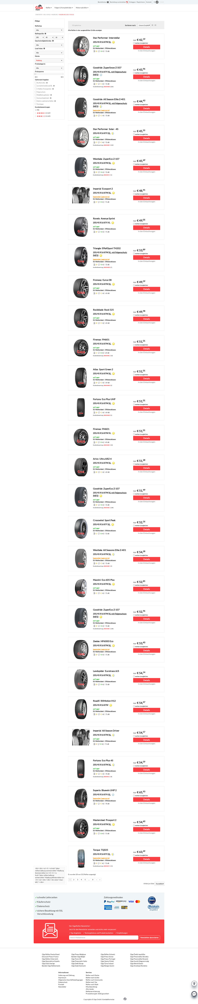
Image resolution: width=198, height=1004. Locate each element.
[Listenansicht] (152, 25)
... (88, 880)
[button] (194, 983)
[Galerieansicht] (155, 25)
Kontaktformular (108, 999)
